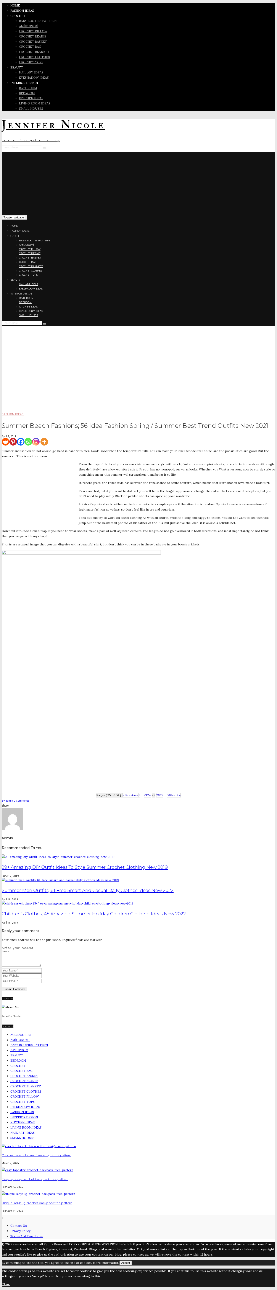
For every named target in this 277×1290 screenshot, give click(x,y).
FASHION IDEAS (22, 11)
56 (169, 795)
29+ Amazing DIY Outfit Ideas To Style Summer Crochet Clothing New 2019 (85, 867)
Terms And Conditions (26, 1236)
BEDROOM (27, 93)
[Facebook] (20, 442)
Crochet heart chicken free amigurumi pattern (36, 1155)
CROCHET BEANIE (32, 36)
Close (6, 1284)
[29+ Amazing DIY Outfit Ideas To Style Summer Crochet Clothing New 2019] (58, 857)
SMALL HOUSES (31, 109)
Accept (125, 1262)
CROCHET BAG (30, 47)
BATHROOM (28, 88)
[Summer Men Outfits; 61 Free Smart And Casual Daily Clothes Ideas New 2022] (60, 880)
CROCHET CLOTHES (34, 57)
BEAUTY (16, 67)
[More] (44, 442)
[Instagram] (36, 442)
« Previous (130, 795)
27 (161, 795)
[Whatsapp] (28, 442)
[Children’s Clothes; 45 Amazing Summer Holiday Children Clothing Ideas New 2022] (67, 903)
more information (106, 1263)
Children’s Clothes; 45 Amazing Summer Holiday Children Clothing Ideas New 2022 (94, 913)
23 (145, 795)
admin (7, 800)
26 (158, 795)
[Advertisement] (138, 182)
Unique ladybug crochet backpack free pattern (37, 1203)
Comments (21, 800)
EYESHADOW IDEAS (34, 78)
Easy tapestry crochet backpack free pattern (35, 1179)
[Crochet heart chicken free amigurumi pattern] (39, 1146)
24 (149, 795)
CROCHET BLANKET (34, 52)
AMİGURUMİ (28, 26)
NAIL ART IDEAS (31, 72)
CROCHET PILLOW (33, 31)
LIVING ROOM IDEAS (34, 103)
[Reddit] (5, 442)
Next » (175, 795)
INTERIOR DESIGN (24, 83)
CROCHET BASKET (33, 42)
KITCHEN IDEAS (31, 98)
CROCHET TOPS (31, 62)
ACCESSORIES (20, 1035)
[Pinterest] (13, 442)
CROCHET (18, 16)
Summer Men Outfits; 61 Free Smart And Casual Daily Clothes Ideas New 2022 (88, 890)
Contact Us (18, 1226)
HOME (15, 5)
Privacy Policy (20, 1231)
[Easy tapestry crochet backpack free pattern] (37, 1170)
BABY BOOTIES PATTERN (38, 21)
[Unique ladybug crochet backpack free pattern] (38, 1194)
